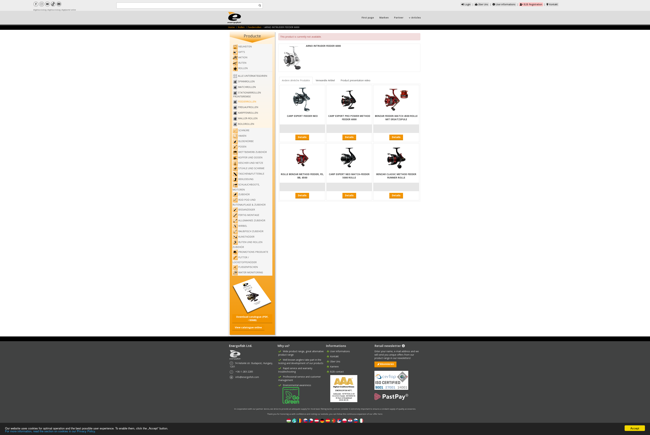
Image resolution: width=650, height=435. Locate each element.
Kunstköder (246, 236)
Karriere (334, 366)
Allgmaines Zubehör (251, 220)
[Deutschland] (322, 420)
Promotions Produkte (253, 251)
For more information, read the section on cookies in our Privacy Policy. (50, 431)
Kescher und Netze (250, 162)
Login (467, 4)
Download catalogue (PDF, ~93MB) (252, 318)
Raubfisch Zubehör (250, 231)
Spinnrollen (246, 81)
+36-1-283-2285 (244, 371)
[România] (299, 420)
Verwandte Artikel (325, 80)
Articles (416, 17)
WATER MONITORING (250, 272)
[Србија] (339, 420)
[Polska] (344, 420)
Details (302, 137)
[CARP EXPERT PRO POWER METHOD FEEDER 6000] (349, 99)
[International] (294, 420)
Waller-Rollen (247, 118)
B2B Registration (532, 4)
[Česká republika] (311, 420)
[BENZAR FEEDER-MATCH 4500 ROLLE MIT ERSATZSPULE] (396, 99)
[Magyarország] (288, 420)
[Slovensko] (305, 420)
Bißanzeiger (246, 209)
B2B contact (337, 371)
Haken (242, 135)
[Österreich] (316, 420)
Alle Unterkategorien (252, 75)
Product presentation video (355, 80)
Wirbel (242, 225)
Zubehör (244, 194)
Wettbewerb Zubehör (252, 152)
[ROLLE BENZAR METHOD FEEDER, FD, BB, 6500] (302, 157)
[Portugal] (333, 420)
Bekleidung (245, 179)
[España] (327, 420)
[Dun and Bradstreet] (341, 388)
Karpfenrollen (248, 112)
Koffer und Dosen (250, 157)
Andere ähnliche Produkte (296, 80)
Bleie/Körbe (246, 141)
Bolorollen (246, 123)
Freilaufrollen (248, 107)
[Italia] (361, 420)
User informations (505, 4)
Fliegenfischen (248, 267)
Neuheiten (245, 46)
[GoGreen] (288, 395)
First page (368, 17)
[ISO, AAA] (391, 378)
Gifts (241, 52)
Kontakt (553, 4)
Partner (398, 17)
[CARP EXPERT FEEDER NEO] (302, 99)
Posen (242, 146)
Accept (634, 428)
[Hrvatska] (350, 420)
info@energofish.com (247, 377)
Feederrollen (254, 27)
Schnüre (243, 130)
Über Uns (482, 4)
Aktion (242, 57)
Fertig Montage (248, 215)
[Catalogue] (252, 295)
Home (231, 27)
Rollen (241, 27)
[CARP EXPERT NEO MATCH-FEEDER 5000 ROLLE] (349, 157)
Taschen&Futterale (251, 173)
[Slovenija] (355, 420)
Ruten (242, 62)
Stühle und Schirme (251, 168)
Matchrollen (247, 87)
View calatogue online (248, 327)
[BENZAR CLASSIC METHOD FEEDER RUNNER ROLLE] (396, 157)
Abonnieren (387, 364)
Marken (384, 17)
